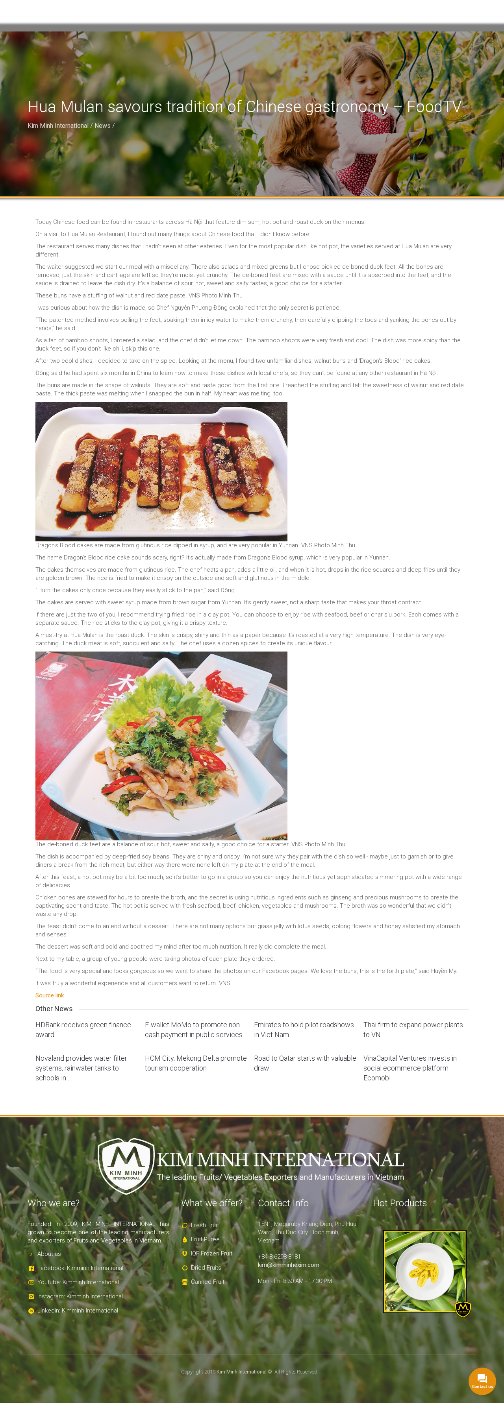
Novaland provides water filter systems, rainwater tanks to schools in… (81, 1068)
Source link (49, 995)
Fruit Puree (205, 1239)
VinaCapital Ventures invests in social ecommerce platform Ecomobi (410, 1068)
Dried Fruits (206, 1267)
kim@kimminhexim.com (288, 1264)
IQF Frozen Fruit (211, 1253)
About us (49, 1253)
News (102, 125)
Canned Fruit (207, 1281)
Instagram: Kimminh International (80, 1296)
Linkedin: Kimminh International (77, 1310)
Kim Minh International (58, 125)
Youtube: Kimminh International (78, 1282)
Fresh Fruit (205, 1225)
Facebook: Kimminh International (80, 1268)
